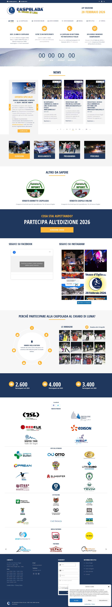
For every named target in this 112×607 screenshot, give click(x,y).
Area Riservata (14, 604)
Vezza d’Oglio (89, 563)
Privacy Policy (18, 585)
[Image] (23, 88)
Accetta (76, 600)
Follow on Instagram (85, 302)
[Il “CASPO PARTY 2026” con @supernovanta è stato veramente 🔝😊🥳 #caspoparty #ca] (95, 260)
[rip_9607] (64, 358)
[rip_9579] (76, 335)
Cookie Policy (87, 604)
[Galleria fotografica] (95, 327)
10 (79, 129)
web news (46, 111)
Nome (62, 564)
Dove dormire (89, 571)
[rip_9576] (64, 335)
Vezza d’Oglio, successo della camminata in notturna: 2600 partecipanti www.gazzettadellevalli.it (95, 106)
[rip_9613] (88, 358)
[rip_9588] (64, 347)
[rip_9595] (76, 347)
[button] (109, 586)
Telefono (63, 575)
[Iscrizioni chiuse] (19, 150)
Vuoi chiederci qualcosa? (66, 580)
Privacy (93, 604)
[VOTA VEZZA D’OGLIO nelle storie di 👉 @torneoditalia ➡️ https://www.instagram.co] (72, 283)
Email (62, 570)
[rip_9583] (99, 335)
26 (86, 129)
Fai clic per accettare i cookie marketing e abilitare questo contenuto (32, 264)
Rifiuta (89, 600)
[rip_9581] (88, 335)
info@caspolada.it (13, 1)
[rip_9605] (99, 347)
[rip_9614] (99, 358)
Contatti (88, 574)
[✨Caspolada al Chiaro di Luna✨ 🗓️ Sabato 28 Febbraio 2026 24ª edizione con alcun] (95, 283)
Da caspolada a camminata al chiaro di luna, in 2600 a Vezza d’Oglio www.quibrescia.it (51, 106)
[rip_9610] (76, 358)
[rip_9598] (88, 347)
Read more (47, 121)
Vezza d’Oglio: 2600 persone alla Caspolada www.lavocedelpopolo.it (73, 104)
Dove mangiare (90, 568)
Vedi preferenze (103, 600)
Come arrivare (89, 566)
